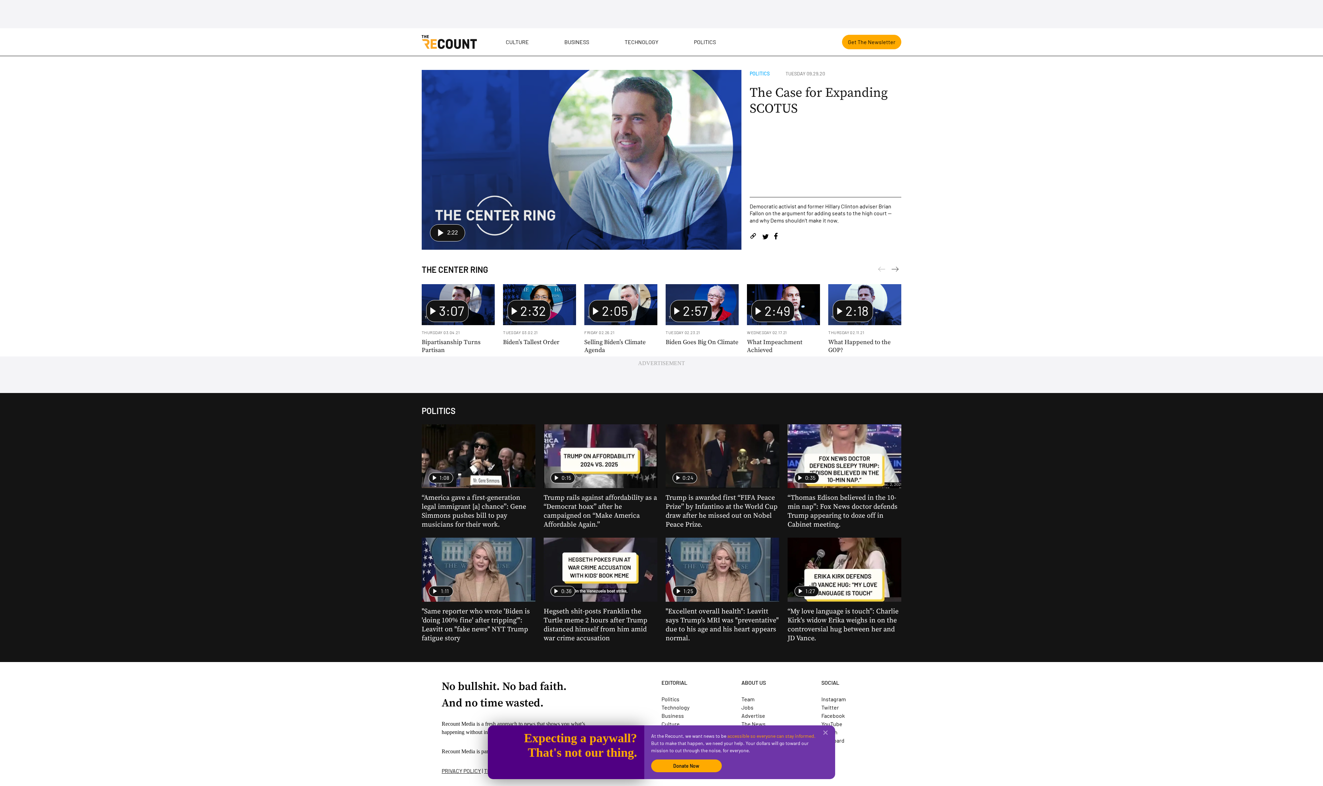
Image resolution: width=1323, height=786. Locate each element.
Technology (641, 42)
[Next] (881, 270)
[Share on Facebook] (776, 237)
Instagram (833, 699)
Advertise (753, 715)
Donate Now (686, 766)
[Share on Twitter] (765, 237)
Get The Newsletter (871, 42)
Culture (517, 42)
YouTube (831, 724)
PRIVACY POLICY (461, 770)
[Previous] (895, 270)
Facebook (833, 715)
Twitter (830, 707)
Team (748, 699)
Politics (705, 42)
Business (576, 42)
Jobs (747, 707)
